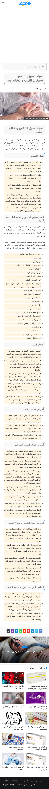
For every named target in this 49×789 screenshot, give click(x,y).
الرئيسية (38, 66)
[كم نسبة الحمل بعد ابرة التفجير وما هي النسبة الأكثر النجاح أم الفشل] (13, 759)
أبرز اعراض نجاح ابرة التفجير (13, 706)
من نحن (44, 785)
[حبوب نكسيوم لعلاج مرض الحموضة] (36, 698)
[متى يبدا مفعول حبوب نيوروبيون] (13, 739)
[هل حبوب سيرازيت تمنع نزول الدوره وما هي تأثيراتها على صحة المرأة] (36, 759)
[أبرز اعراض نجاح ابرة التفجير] (13, 698)
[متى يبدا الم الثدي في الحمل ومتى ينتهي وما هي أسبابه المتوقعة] (13, 718)
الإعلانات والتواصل (9, 785)
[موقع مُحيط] (24, 3)
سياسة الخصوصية (34, 785)
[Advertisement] (24, 33)
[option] (24, 650)
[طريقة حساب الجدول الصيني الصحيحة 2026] (13, 678)
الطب (30, 66)
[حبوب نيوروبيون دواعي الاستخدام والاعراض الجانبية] (36, 678)
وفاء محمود (43, 89)
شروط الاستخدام (21, 785)
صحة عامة (24, 647)
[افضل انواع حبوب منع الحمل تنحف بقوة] (36, 718)
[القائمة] (3, 3)
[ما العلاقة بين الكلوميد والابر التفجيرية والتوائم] (36, 739)
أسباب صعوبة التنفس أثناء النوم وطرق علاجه (24, 652)
